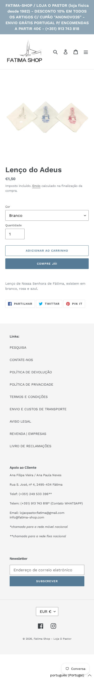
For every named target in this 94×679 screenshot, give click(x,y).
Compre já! (47, 263)
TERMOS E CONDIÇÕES (29, 397)
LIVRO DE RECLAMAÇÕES (30, 446)
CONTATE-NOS (21, 360)
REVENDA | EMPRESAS (28, 434)
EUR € (45, 611)
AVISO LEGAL (20, 421)
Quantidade (13, 225)
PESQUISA (18, 347)
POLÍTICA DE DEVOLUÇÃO (31, 372)
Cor (7, 206)
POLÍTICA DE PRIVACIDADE (31, 384)
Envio (36, 186)
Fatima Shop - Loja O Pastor (52, 638)
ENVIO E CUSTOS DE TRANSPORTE (38, 409)
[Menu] (86, 52)
